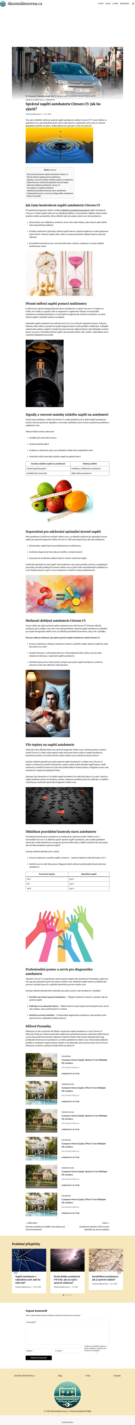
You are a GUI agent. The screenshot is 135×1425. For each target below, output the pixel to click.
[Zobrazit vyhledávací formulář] (133, 4)
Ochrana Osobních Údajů (80, 1411)
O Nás (115, 3)
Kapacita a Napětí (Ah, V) (35, 100)
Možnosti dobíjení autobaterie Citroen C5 (43, 185)
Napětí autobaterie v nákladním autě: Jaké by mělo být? (27, 1279)
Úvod (100, 3)
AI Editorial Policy (68, 1422)
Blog (108, 3)
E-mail (59, 1351)
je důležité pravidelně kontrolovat (74, 210)
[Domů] (26, 96)
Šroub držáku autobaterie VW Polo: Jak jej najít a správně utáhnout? (67, 1279)
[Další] (119, 1271)
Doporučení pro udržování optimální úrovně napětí (47, 182)
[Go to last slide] (16, 1271)
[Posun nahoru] (130, 1422)
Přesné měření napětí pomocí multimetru (43, 177)
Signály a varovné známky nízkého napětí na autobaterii (50, 180)
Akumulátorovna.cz (35, 114)
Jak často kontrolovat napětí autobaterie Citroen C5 (47, 174)
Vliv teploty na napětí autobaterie (40, 188)
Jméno (30, 1351)
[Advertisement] (67, 22)
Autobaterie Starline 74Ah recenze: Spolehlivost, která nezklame (94, 1226)
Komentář (32, 1322)
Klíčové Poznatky (34, 196)
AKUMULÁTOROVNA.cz (24, 1376)
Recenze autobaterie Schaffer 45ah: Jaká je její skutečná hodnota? (45, 1226)
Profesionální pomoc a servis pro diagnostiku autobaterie (50, 193)
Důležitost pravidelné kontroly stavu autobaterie (46, 191)
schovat (52, 170)
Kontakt (124, 3)
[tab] (63, 1295)
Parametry (50, 100)
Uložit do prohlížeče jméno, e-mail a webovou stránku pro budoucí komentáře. (96, 1348)
